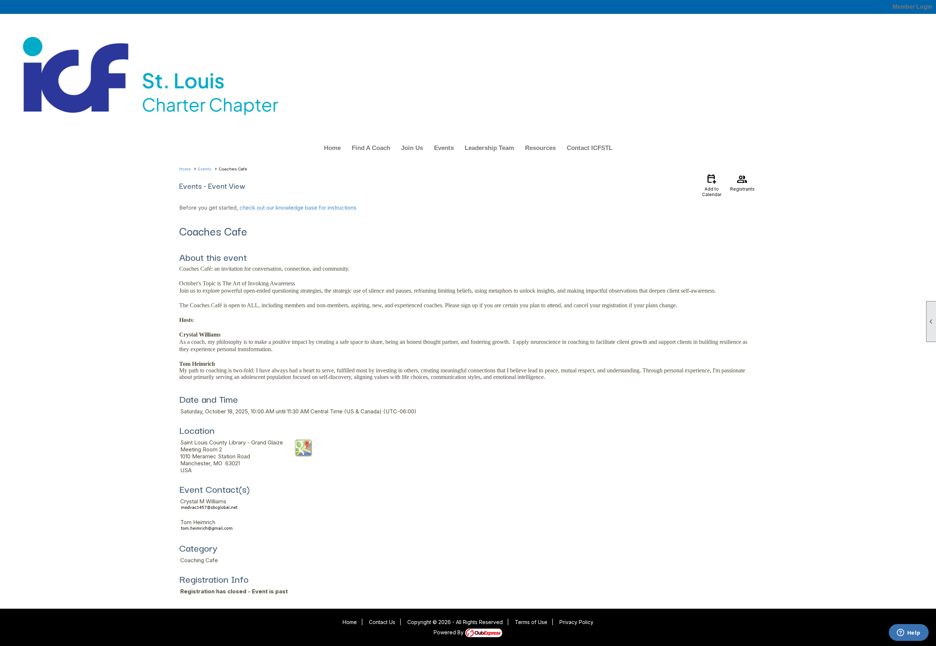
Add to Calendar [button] (711, 185)
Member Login (912, 7)
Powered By (449, 632)
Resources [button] (540, 147)
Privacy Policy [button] (576, 622)
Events (444, 147)
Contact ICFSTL (589, 147)
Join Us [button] (412, 147)
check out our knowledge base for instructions (297, 207)
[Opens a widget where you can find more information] (908, 633)
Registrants (742, 182)
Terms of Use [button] (531, 622)
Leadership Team (489, 147)
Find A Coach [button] (371, 147)
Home (332, 147)
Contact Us (382, 622)
